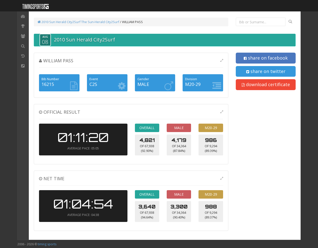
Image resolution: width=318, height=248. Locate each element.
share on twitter (267, 71)
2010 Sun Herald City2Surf (60, 22)
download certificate (267, 84)
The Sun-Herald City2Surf (100, 22)
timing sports (47, 244)
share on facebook (267, 58)
